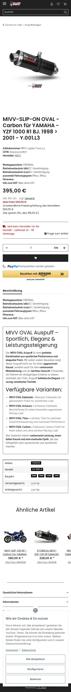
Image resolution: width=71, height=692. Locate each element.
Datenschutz (29, 650)
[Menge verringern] (7, 247)
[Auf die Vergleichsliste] (52, 42)
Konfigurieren (35, 669)
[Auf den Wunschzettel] (61, 42)
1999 (41, 475)
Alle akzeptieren (35, 659)
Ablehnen (35, 679)
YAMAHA (36, 463)
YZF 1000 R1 (37, 469)
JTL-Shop (41, 687)
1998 (34, 475)
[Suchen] (65, 12)
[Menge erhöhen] (64, 247)
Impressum (12, 650)
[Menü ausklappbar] (4, 2)
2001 (56, 475)
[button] (51, 3)
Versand (29, 198)
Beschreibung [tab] (12, 291)
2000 (49, 475)
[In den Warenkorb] (5, 34)
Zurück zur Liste (13, 25)
